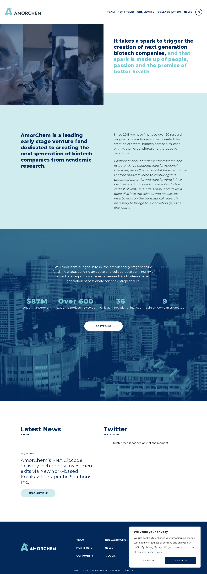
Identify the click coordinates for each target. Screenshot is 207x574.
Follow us (112, 434)
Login (112, 555)
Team (111, 11)
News (188, 11)
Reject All (148, 560)
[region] (165, 547)
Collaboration (169, 11)
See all (26, 434)
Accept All (181, 560)
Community (145, 11)
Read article (38, 493)
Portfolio (126, 11)
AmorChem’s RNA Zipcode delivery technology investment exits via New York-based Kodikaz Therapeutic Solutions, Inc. (57, 471)
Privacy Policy (154, 552)
